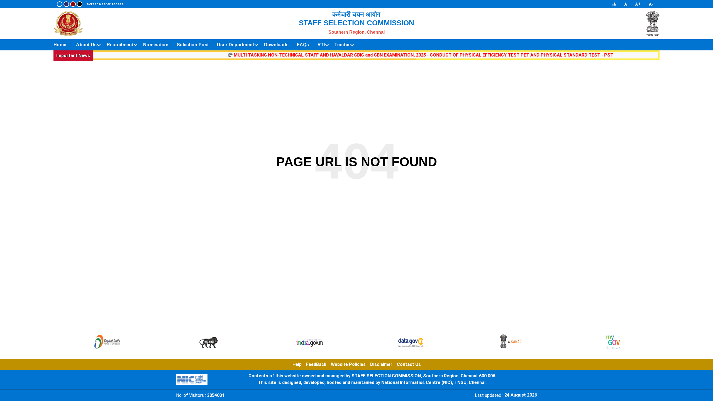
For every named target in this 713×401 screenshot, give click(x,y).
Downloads (276, 44)
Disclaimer (381, 364)
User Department (235, 44)
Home (59, 44)
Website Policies (348, 364)
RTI (321, 44)
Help (297, 364)
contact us (409, 364)
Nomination (156, 44)
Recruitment (120, 44)
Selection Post (193, 44)
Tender (342, 44)
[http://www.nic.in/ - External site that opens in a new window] (191, 379)
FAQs (303, 44)
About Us (86, 44)
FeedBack (316, 364)
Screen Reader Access (105, 4)
